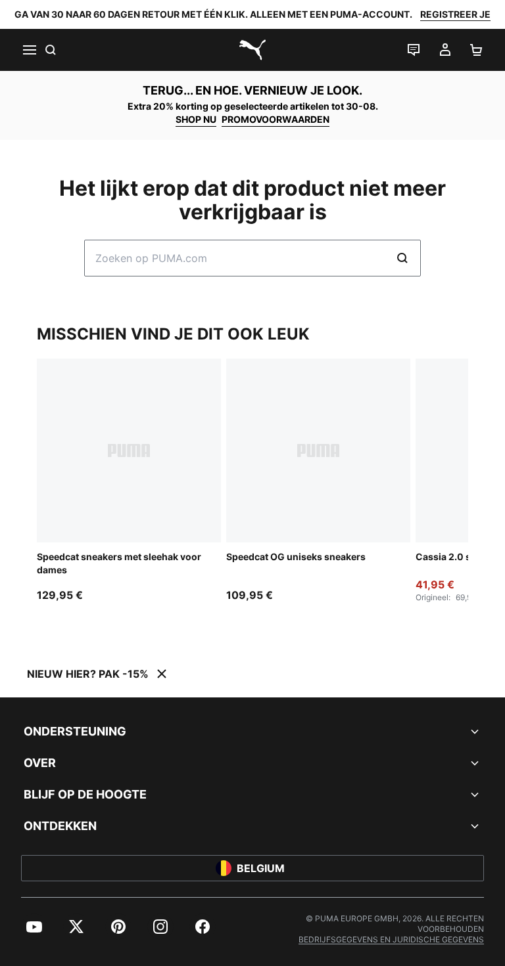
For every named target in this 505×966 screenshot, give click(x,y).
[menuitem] (34, 926)
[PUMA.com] (252, 50)
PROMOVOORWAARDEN (275, 119)
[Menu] (29, 50)
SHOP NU (196, 119)
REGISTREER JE (455, 14)
